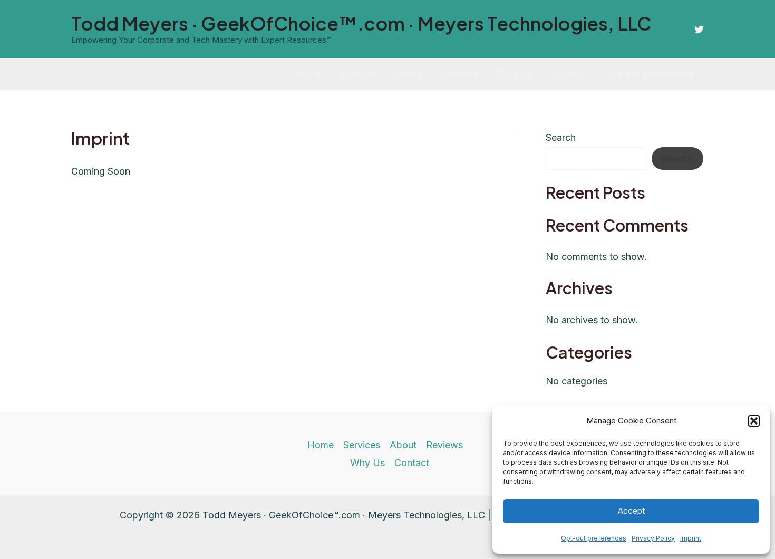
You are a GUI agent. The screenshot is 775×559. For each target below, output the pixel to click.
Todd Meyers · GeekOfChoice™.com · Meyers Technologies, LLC (361, 23)
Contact (568, 73)
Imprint (690, 538)
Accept (631, 511)
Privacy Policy (653, 538)
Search (561, 137)
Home (308, 73)
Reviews (460, 73)
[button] (754, 421)
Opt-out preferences (593, 538)
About (409, 73)
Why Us (515, 73)
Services (358, 73)
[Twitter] (699, 29)
